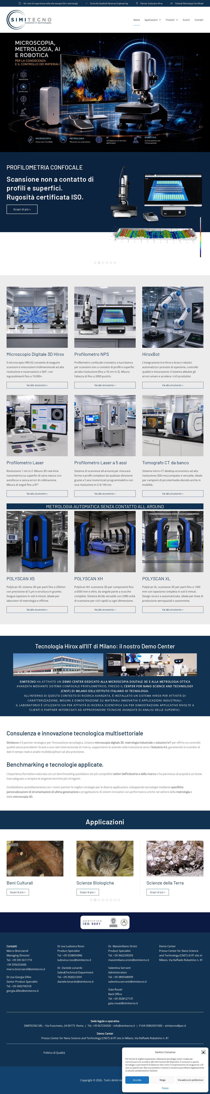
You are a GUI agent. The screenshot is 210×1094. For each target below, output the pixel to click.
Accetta (137, 1080)
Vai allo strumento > (37, 385)
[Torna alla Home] (29, 19)
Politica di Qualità (54, 1053)
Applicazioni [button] (151, 19)
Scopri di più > (22, 209)
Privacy (165, 1087)
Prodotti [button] (170, 19)
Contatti (199, 19)
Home (137, 19)
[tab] (95, 263)
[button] (203, 1052)
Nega (162, 1080)
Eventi (186, 19)
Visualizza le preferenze (190, 1080)
